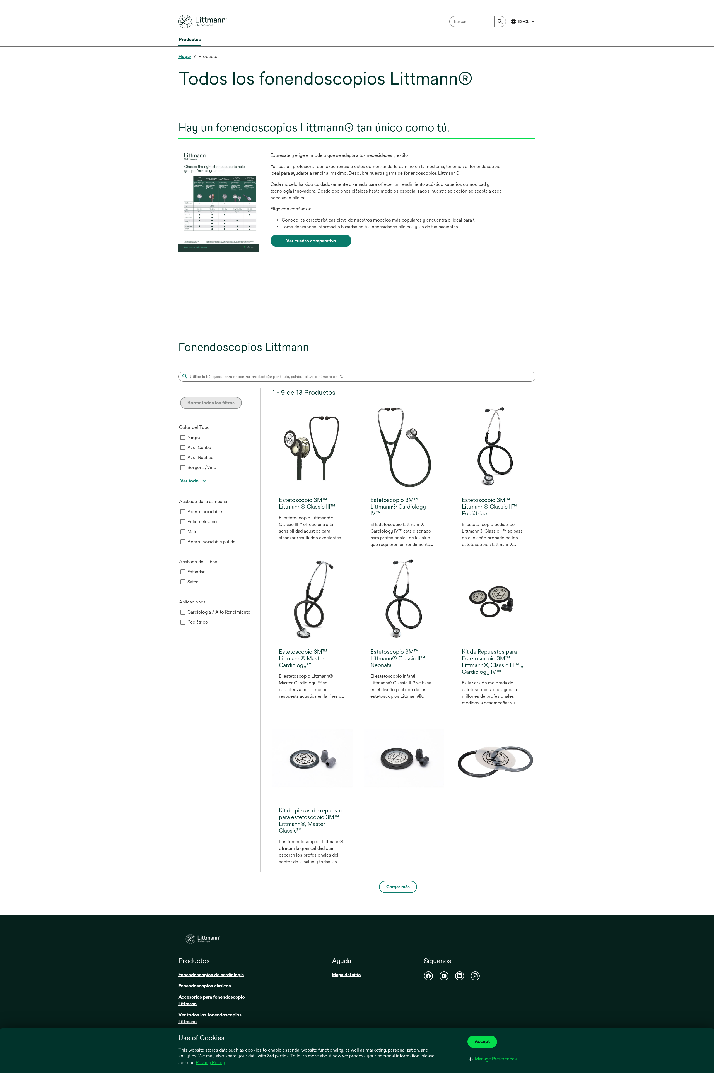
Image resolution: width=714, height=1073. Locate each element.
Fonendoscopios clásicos (204, 985)
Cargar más (398, 886)
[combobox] (478, 21)
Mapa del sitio (346, 974)
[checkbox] (183, 437)
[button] (492, 1059)
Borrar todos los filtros (211, 402)
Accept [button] (482, 1041)
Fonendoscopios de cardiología (211, 974)
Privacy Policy (210, 1062)
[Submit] (500, 21)
